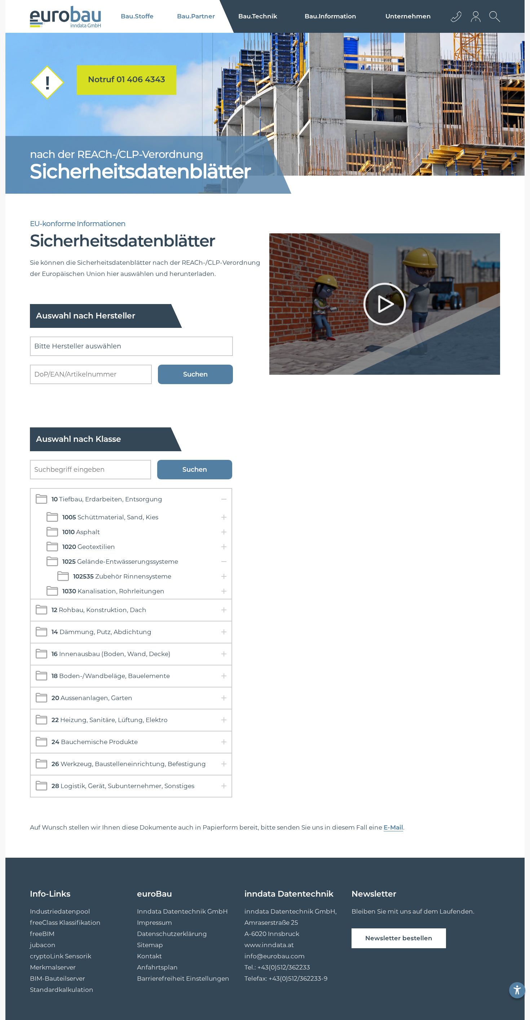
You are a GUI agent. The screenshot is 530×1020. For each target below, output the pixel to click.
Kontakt (149, 956)
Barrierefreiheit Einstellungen (183, 978)
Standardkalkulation (61, 989)
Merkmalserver (53, 967)
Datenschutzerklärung (172, 933)
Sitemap (150, 945)
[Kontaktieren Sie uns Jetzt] (456, 16)
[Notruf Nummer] (47, 97)
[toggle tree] (131, 499)
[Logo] (65, 16)
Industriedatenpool (60, 911)
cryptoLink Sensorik (60, 956)
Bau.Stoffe (137, 16)
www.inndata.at (269, 945)
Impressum (154, 922)
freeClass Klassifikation (65, 922)
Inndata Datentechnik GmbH (182, 911)
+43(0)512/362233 (283, 967)
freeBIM (42, 933)
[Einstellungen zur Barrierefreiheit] (517, 990)
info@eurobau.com (274, 956)
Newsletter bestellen (398, 938)
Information (330, 16)
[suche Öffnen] (493, 22)
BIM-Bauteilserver (57, 978)
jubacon (43, 945)
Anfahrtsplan (157, 967)
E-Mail (393, 827)
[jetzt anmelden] (476, 16)
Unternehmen (408, 16)
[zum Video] (382, 305)
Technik (257, 16)
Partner (196, 16)
